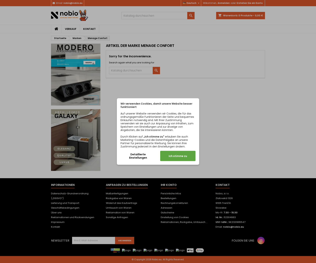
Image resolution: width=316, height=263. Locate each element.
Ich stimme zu (178, 156)
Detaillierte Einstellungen (138, 156)
